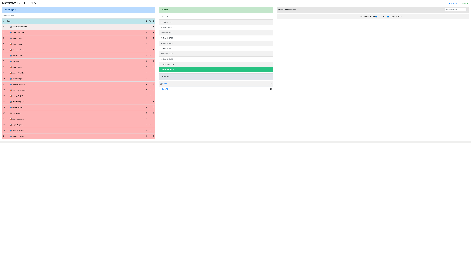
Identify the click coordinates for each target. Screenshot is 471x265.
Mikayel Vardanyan (19, 84)
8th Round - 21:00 (167, 54)
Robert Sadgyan (18, 79)
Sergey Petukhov (18, 136)
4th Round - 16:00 (167, 33)
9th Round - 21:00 (167, 59)
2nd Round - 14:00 (167, 22)
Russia (164, 84)
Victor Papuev (17, 44)
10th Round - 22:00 (167, 64)
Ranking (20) (10, 10)
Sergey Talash (17, 67)
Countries (165, 77)
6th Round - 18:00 (167, 43)
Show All (165, 89)
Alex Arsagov (17, 113)
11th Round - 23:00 (167, 70)
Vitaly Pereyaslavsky (19, 90)
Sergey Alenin (17, 38)
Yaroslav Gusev (18, 56)
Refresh (465, 3)
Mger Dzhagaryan (19, 102)
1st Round (164, 17)
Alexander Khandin (19, 50)
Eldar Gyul (16, 61)
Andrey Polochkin (18, 73)
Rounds (164, 10)
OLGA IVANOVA (18, 96)
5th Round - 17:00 (167, 38)
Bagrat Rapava (18, 125)
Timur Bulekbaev (18, 131)
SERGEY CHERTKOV (20, 27)
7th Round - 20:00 (167, 48)
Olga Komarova (18, 107)
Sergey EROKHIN (18, 32)
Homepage (454, 3)
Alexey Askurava (18, 119)
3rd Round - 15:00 (167, 27)
